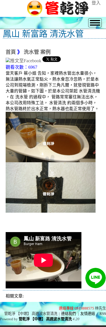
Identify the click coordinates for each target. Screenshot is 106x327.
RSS (102, 314)
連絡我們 (68, 314)
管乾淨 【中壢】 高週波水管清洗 (45, 319)
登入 (96, 3)
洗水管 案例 (37, 52)
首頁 (11, 52)
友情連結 (87, 314)
